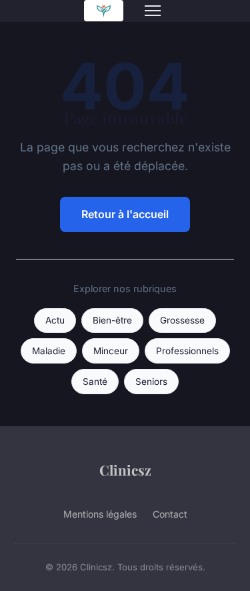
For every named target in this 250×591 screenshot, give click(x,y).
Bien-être (112, 320)
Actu (55, 320)
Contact (170, 514)
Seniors (151, 381)
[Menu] (152, 10)
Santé (95, 381)
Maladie (48, 351)
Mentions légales (100, 514)
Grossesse (182, 320)
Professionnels (187, 351)
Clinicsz (125, 469)
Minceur (110, 351)
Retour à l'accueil (125, 214)
